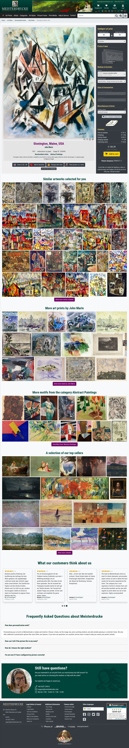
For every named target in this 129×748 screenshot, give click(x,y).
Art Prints (9, 15)
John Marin (31, 20)
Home (3, 20)
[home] (3, 15)
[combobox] (112, 41)
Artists (16, 15)
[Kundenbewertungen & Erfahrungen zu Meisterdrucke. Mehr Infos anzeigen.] (116, 711)
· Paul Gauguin (68, 712)
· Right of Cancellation (32, 716)
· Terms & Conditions (32, 712)
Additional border (102, 39)
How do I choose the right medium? (18, 648)
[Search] (116, 16)
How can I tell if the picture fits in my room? (21, 641)
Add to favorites (38, 165)
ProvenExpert (15, 597)
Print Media (53, 15)
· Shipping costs (49, 712)
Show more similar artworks (64, 299)
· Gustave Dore (68, 719)
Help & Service (64, 15)
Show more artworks (64, 553)
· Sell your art (48, 709)
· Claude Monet (68, 709)
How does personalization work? (17, 625)
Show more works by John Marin (64, 384)
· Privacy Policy (30, 714)
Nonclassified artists (20, 20)
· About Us (29, 721)
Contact (73, 15)
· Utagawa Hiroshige (69, 716)
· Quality (47, 714)
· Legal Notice (30, 709)
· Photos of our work (50, 716)
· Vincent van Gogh (69, 707)
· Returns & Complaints (32, 719)
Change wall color (56, 165)
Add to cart (112, 154)
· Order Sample (49, 721)
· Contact (28, 707)
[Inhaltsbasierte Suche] (121, 16)
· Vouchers (48, 719)
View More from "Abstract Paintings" (64, 444)
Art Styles (32, 15)
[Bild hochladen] (125, 16)
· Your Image (48, 707)
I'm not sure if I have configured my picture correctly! (25, 655)
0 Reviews (53, 169)
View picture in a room (76, 165)
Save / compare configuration (112, 117)
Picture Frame (42, 15)
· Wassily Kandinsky (69, 714)
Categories (23, 15)
